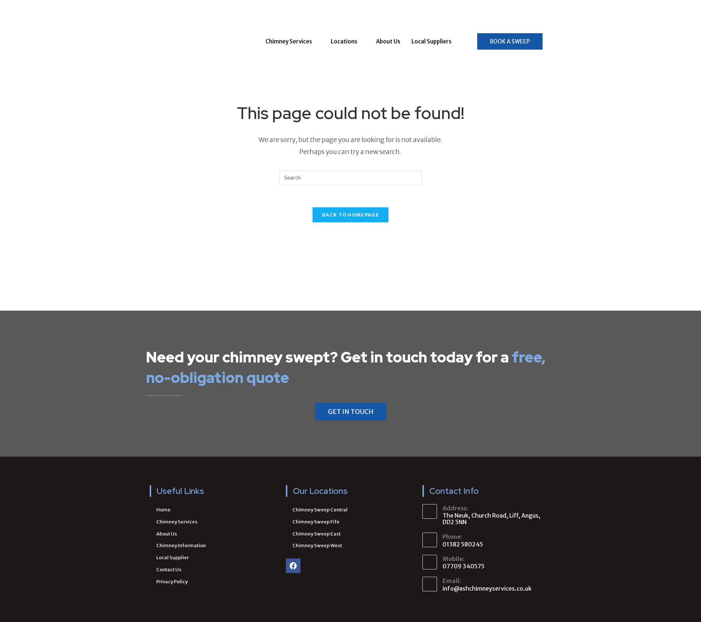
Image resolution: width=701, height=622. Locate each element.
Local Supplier (172, 557)
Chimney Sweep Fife (316, 522)
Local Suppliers (431, 41)
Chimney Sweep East (316, 534)
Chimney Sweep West (317, 545)
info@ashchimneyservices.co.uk (487, 588)
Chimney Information (181, 545)
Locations (344, 41)
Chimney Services (288, 41)
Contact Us (168, 570)
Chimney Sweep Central (320, 510)
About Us (388, 41)
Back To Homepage (350, 215)
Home (163, 510)
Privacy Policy (172, 582)
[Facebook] (293, 565)
